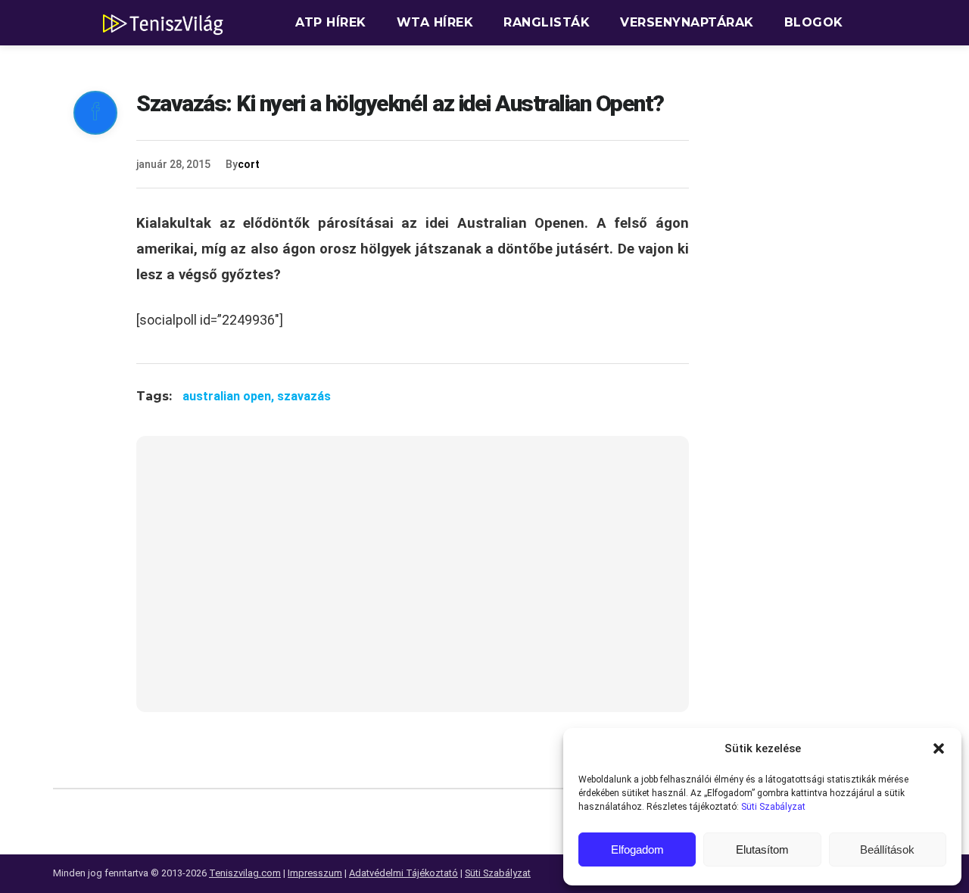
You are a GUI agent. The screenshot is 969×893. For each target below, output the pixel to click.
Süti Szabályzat (773, 806)
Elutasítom (762, 849)
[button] (938, 748)
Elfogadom (637, 849)
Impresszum (315, 873)
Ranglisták (546, 22)
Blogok (813, 22)
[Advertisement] (412, 583)
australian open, (229, 396)
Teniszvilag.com (245, 873)
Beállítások (887, 849)
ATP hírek (330, 22)
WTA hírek (435, 22)
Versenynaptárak (687, 22)
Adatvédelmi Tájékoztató (403, 873)
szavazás (304, 396)
